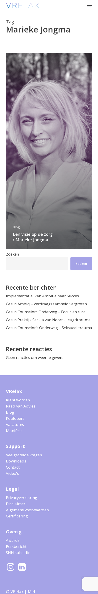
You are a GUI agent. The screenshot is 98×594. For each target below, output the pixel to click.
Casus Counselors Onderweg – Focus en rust (45, 311)
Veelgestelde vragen (24, 454)
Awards (13, 540)
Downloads (16, 461)
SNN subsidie (18, 552)
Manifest (14, 430)
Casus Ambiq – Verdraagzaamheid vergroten (46, 303)
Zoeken (12, 254)
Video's (12, 473)
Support (15, 446)
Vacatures (15, 424)
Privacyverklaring (21, 497)
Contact (13, 467)
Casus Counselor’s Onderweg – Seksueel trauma (49, 327)
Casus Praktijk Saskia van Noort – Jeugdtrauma (48, 319)
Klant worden (18, 400)
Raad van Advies (20, 406)
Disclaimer (15, 503)
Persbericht (16, 546)
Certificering (17, 516)
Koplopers (15, 418)
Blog (16, 227)
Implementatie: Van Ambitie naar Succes (42, 295)
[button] (89, 5)
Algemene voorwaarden (27, 509)
